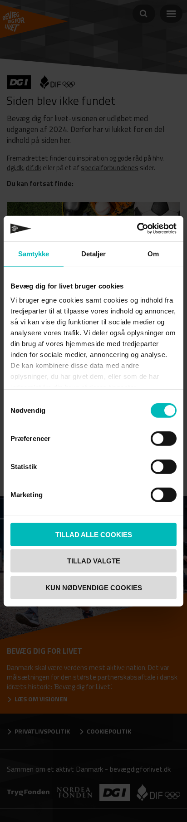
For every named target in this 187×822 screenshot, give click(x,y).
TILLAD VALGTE (93, 561)
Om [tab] (153, 253)
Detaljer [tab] (93, 253)
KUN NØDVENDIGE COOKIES (93, 587)
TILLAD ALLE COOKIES (93, 534)
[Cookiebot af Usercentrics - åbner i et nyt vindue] (137, 229)
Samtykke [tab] (33, 253)
